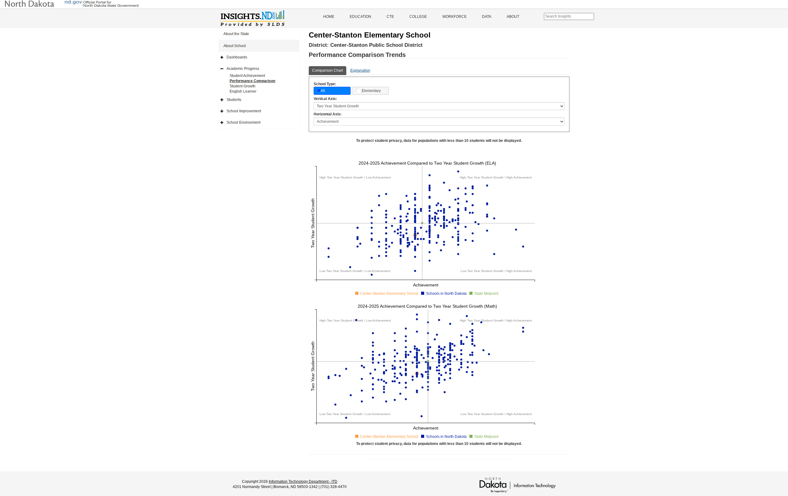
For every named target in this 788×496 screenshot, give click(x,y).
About (513, 16)
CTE (390, 16)
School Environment (243, 122)
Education (360, 16)
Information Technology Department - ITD (303, 481)
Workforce (454, 16)
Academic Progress (243, 68)
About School (234, 46)
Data (486, 16)
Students (234, 100)
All (323, 91)
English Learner (243, 91)
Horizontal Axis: (328, 114)
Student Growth (242, 86)
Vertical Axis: (325, 99)
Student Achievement (247, 76)
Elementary (371, 91)
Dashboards (237, 57)
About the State (236, 34)
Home (328, 16)
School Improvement (244, 111)
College (418, 16)
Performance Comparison (252, 81)
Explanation (360, 70)
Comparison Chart (327, 70)
